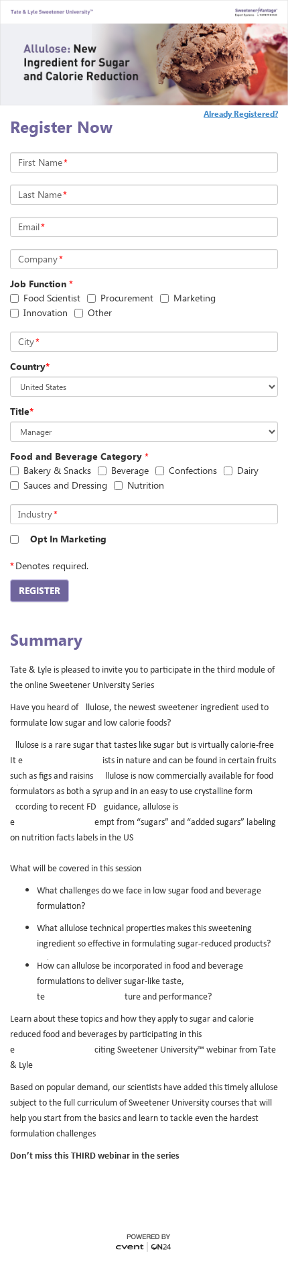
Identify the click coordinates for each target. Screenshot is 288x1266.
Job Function (38, 283)
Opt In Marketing (68, 538)
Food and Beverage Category (76, 456)
